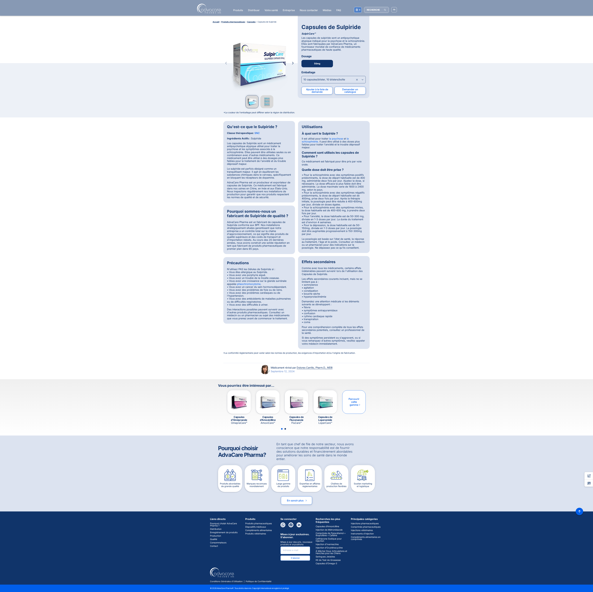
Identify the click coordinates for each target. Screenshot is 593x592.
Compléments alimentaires (258, 530)
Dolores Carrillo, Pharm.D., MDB (314, 367)
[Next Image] (292, 63)
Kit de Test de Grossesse (328, 560)
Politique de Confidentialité (258, 581)
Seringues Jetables (325, 557)
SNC (257, 133)
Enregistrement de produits (224, 532)
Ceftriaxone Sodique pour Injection (329, 540)
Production (215, 536)
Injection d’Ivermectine (327, 544)
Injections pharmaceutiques (365, 523)
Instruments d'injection (362, 534)
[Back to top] (579, 511)
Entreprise (289, 10)
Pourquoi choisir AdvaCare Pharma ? (223, 524)
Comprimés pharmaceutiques (366, 527)
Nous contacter (309, 10)
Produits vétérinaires (255, 534)
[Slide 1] (282, 429)
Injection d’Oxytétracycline (329, 548)
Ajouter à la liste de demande (317, 90)
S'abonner (295, 558)
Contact (214, 546)
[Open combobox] (334, 79)
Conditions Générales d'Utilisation (226, 581)
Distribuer (254, 10)
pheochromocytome (249, 284)
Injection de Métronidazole (329, 530)
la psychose (336, 138)
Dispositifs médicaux (255, 527)
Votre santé (271, 10)
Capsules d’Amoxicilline (327, 526)
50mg (317, 63)
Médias (327, 10)
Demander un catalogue (350, 90)
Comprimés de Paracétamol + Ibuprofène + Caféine (331, 534)
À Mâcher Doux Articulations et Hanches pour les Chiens (331, 552)
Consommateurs (218, 543)
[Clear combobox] (357, 79)
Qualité (213, 539)
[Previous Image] (226, 63)
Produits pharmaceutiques (258, 523)
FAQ (338, 10)
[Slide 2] (285, 429)
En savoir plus (297, 500)
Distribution (215, 529)
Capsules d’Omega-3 (326, 563)
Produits (238, 10)
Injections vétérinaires (362, 530)
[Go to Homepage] (208, 8)
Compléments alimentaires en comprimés (366, 538)
